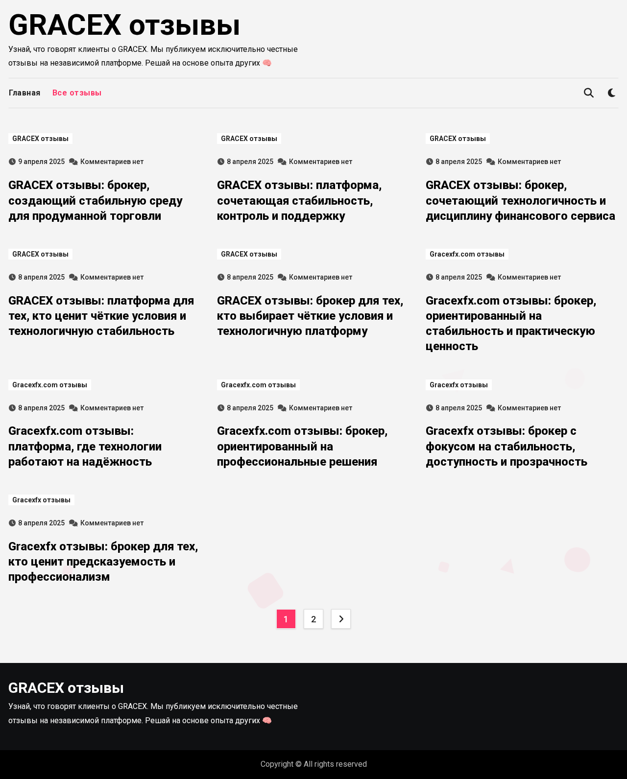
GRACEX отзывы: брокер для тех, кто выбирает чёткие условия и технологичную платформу (310, 316)
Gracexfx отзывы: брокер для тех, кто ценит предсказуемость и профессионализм (103, 562)
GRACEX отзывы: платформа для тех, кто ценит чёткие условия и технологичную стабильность (101, 316)
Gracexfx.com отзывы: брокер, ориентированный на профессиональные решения (302, 446)
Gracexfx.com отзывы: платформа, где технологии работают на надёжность (85, 446)
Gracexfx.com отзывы (467, 254)
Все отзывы (77, 92)
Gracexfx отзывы (459, 385)
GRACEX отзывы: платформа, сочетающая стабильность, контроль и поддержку (299, 200)
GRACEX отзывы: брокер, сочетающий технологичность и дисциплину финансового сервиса (520, 200)
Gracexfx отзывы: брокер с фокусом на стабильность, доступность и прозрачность (506, 446)
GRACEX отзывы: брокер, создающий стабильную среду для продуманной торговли (95, 200)
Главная (25, 92)
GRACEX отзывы (124, 24)
